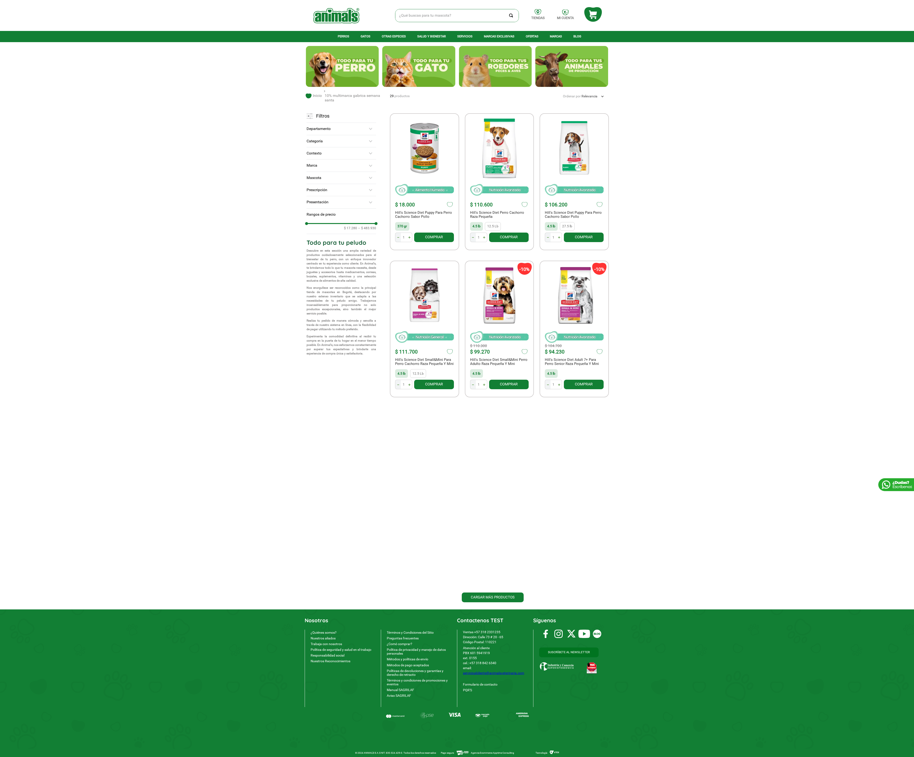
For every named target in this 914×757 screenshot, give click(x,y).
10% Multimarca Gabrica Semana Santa (352, 97)
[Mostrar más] (493, 597)
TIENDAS (538, 18)
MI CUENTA (565, 18)
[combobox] (457, 15)
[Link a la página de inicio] (314, 95)
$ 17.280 (350, 228)
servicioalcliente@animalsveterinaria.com (493, 673)
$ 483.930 (367, 228)
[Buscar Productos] (512, 15)
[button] (341, 129)
